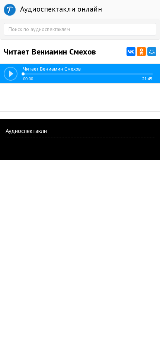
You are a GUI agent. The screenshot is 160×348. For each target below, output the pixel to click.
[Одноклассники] (141, 51)
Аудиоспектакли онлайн (60, 9)
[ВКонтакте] (131, 51)
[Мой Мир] (151, 51)
